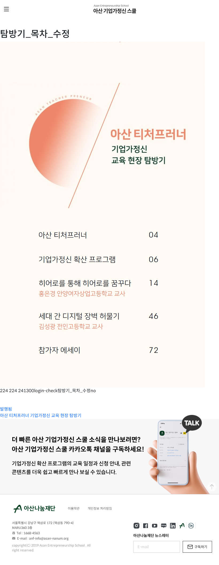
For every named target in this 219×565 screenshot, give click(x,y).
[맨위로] (211, 486)
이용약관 (74, 508)
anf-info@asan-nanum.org (49, 538)
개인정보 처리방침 (100, 508)
